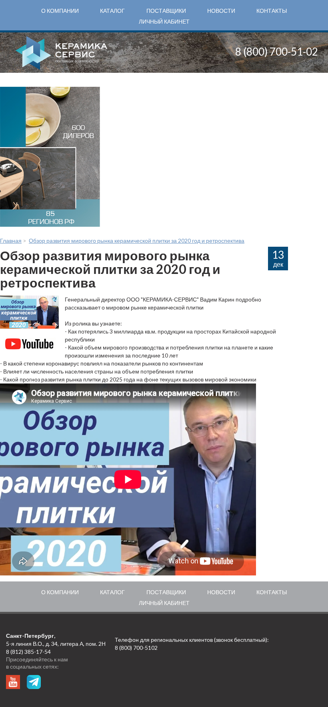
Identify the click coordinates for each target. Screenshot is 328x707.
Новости (221, 10)
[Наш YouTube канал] (13, 682)
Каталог (112, 10)
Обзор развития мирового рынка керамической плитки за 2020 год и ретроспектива (136, 240)
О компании (60, 10)
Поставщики (166, 10)
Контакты (271, 10)
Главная (11, 240)
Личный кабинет (164, 21)
